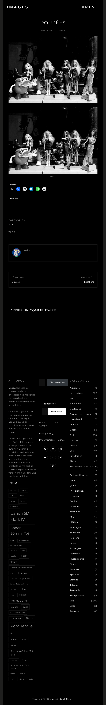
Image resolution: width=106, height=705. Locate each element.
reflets (13, 639)
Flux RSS (13, 483)
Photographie (77, 559)
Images (18, 7)
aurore (22, 495)
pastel (73, 543)
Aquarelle (75, 388)
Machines (75, 511)
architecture (76, 393)
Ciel (72, 435)
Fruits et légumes (79, 475)
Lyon (12, 595)
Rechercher (49, 403)
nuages (14, 607)
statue (22, 674)
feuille (13, 556)
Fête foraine (76, 456)
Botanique (75, 403)
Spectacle (75, 574)
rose (24, 639)
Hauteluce (22, 573)
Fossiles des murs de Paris (83, 466)
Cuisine (74, 440)
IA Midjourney (77, 491)
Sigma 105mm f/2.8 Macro (19, 667)
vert (12, 679)
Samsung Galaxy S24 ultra (21, 653)
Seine (24, 660)
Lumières (75, 506)
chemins (74, 424)
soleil (12, 674)
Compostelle (24, 540)
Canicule (14, 507)
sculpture (13, 660)
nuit (25, 606)
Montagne (75, 527)
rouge (13, 645)
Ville (11, 224)
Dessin (73, 445)
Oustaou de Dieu (17, 612)
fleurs (13, 562)
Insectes (74, 496)
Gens (72, 480)
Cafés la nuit (76, 419)
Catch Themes (67, 699)
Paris (29, 618)
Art (71, 398)
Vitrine (21, 679)
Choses (74, 430)
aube (12, 495)
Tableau (74, 585)
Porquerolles (21, 629)
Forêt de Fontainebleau (21, 567)
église (31, 679)
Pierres (73, 564)
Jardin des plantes (20, 578)
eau (23, 550)
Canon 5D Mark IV (19, 516)
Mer (72, 517)
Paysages (75, 553)
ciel (12, 540)
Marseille (23, 595)
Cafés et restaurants (80, 414)
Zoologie (74, 611)
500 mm (13, 490)
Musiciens (75, 532)
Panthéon (15, 618)
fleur (24, 555)
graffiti (73, 485)
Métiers (74, 522)
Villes (72, 606)
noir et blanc (18, 600)
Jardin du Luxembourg (19, 584)
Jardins (73, 501)
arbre (24, 490)
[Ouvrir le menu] (89, 7)
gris (11, 573)
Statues (74, 580)
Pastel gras (75, 548)
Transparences (77, 595)
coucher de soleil (16, 545)
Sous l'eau (75, 569)
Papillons (74, 538)
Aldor (62, 30)
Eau (72, 451)
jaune (13, 589)
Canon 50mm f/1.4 (19, 531)
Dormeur (13, 550)
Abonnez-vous (57, 382)
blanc (12, 501)
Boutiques (75, 409)
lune (24, 589)
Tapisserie (75, 590)
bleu (22, 501)
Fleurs (73, 461)
